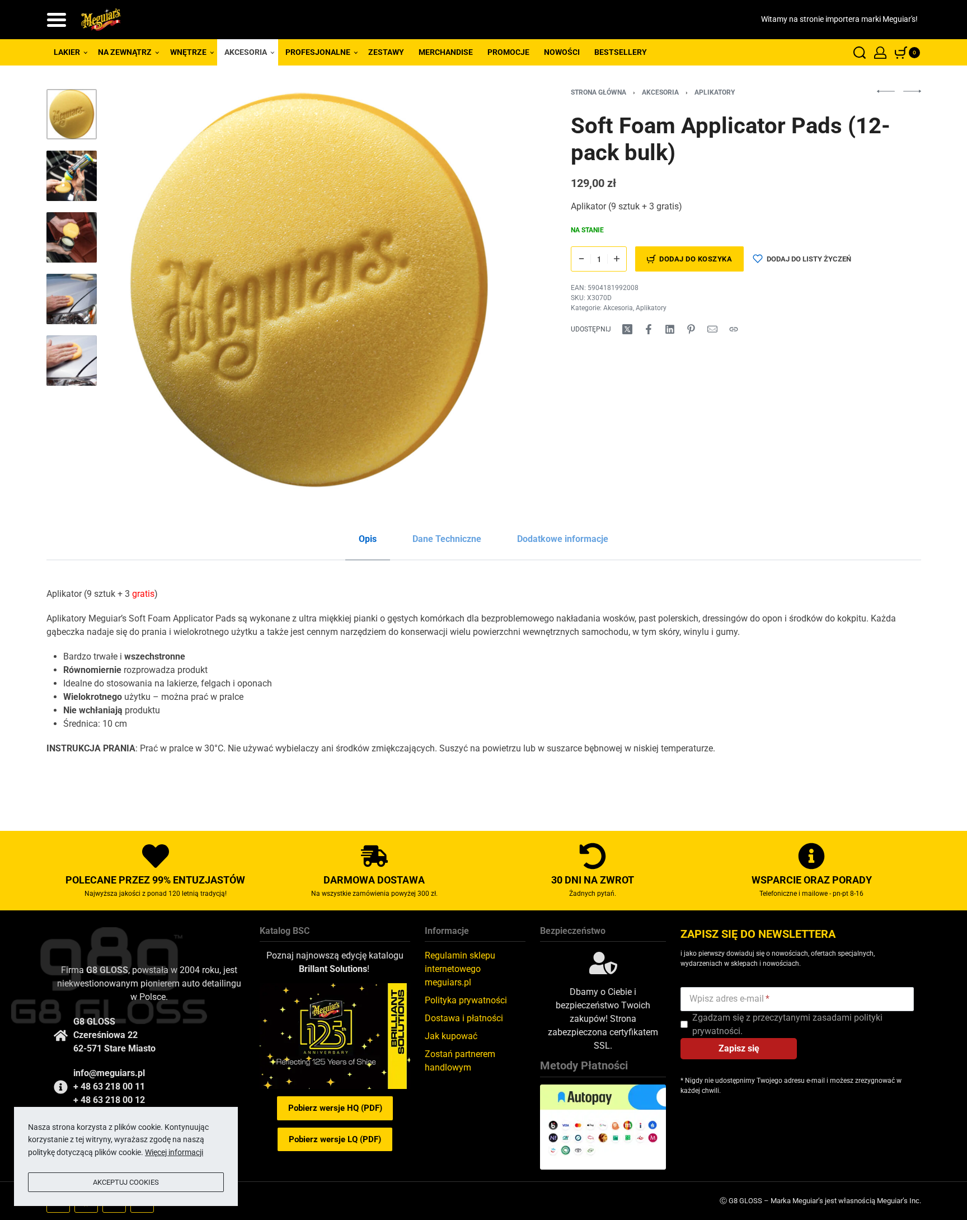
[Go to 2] (71, 176)
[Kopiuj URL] (734, 329)
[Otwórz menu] (56, 19)
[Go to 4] (71, 299)
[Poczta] (712, 329)
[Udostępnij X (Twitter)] (627, 329)
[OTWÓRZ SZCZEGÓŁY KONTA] (880, 52)
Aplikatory (714, 92)
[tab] (368, 539)
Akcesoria (660, 92)
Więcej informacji (174, 1152)
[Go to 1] (71, 114)
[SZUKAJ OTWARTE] (859, 52)
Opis (368, 539)
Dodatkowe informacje (562, 539)
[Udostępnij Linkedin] (670, 329)
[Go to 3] (71, 237)
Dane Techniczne (446, 539)
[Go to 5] (71, 360)
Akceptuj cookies (126, 1182)
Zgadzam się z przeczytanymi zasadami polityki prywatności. (787, 1024)
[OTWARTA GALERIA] (309, 290)
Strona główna (598, 92)
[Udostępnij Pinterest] (691, 329)
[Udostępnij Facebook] (649, 329)
